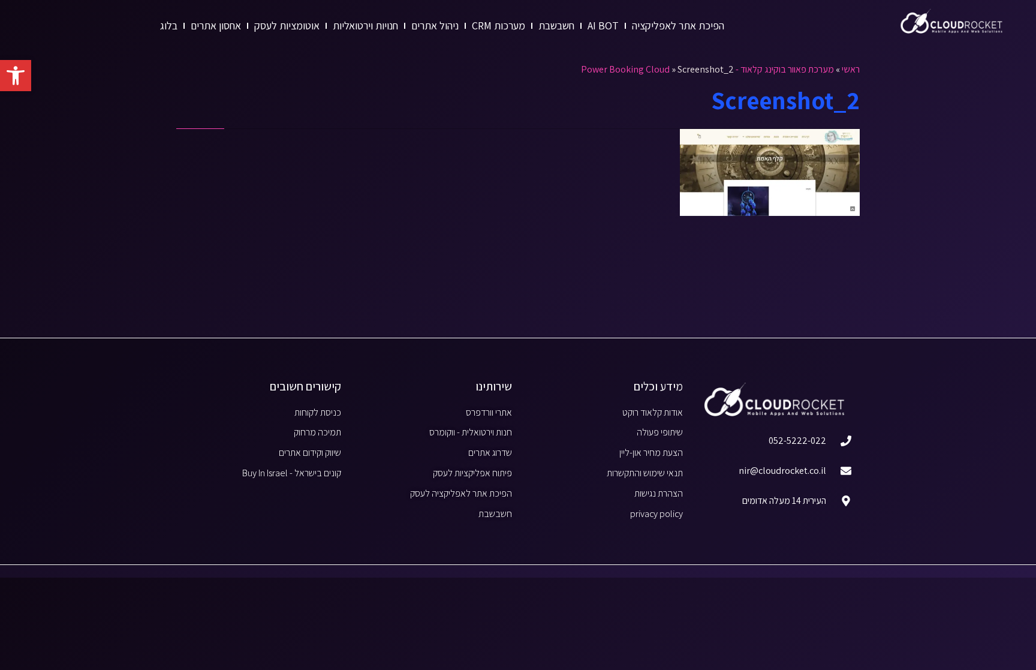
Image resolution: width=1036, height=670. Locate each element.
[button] (15, 75)
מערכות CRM (498, 25)
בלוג (168, 25)
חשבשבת (556, 25)
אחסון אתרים (216, 25)
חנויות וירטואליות (365, 25)
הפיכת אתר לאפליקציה (678, 25)
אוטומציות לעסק (287, 25)
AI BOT (603, 25)
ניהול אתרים (435, 25)
